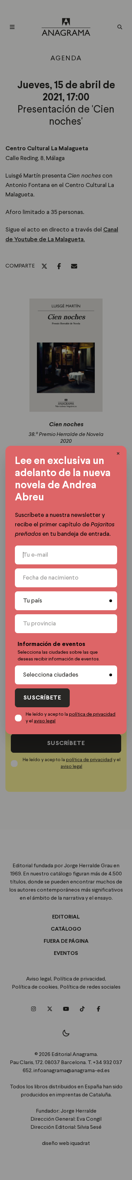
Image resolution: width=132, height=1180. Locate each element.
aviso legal (45, 721)
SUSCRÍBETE (42, 698)
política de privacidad (92, 714)
